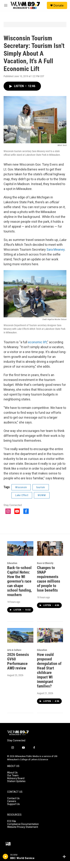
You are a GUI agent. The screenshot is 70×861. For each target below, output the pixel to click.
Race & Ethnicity (45, 563)
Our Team (12, 775)
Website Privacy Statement (22, 827)
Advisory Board (15, 778)
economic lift (37, 342)
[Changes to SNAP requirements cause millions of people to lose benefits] (50, 548)
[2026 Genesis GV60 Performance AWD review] (20, 635)
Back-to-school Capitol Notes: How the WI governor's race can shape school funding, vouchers (19, 581)
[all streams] (65, 856)
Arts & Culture (14, 650)
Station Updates (16, 781)
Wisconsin (21, 487)
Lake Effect (21, 495)
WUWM (42, 495)
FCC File (11, 821)
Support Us (13, 804)
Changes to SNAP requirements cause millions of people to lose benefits (48, 579)
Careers (11, 801)
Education (12, 563)
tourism (40, 487)
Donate (58, 5)
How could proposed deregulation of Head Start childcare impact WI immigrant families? (49, 670)
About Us (12, 772)
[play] (5, 856)
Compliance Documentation (23, 824)
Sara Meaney (55, 249)
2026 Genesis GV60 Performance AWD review (18, 661)
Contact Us (13, 798)
